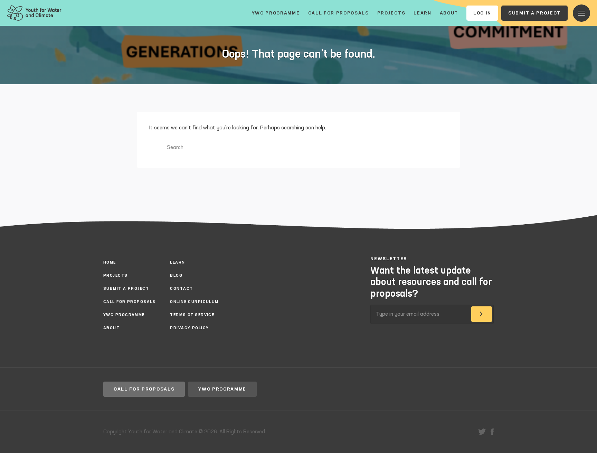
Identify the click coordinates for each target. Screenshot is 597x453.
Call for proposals (338, 13)
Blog (176, 276)
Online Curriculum (194, 302)
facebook (492, 431)
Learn (422, 13)
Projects (391, 13)
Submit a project (534, 13)
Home (109, 262)
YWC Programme (276, 13)
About (449, 13)
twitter (482, 431)
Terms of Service (192, 315)
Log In (482, 13)
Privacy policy (189, 328)
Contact (181, 289)
